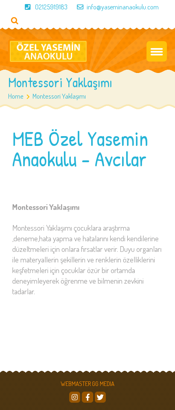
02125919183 (51, 7)
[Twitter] (100, 397)
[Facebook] (87, 397)
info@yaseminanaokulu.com (123, 7)
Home (16, 96)
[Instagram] (74, 397)
